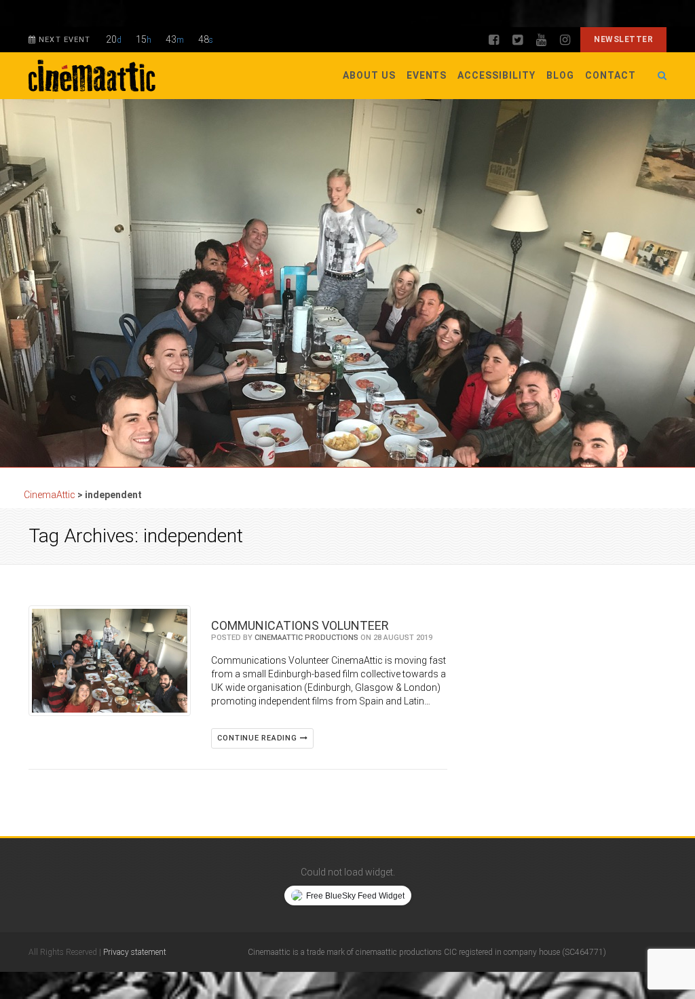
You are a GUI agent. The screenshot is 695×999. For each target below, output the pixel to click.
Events (427, 75)
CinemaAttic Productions (306, 637)
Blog (560, 75)
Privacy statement (134, 952)
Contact (610, 75)
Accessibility (496, 75)
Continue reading (258, 738)
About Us (369, 75)
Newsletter (623, 39)
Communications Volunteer (300, 625)
